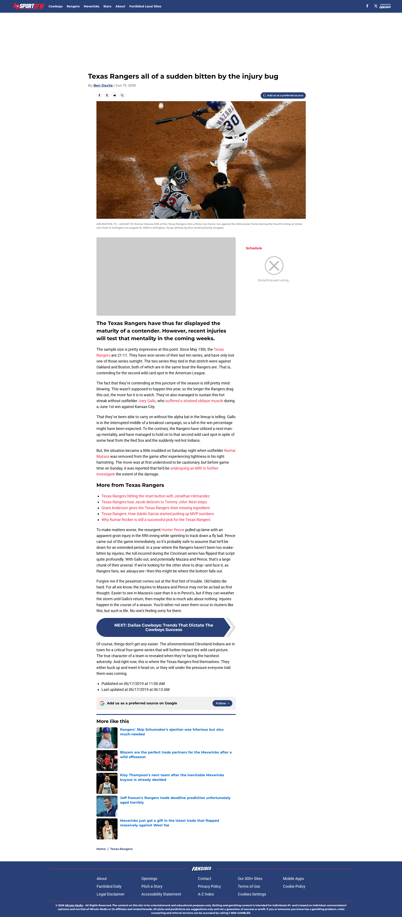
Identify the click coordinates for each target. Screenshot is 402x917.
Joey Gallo (146, 401)
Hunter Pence (172, 530)
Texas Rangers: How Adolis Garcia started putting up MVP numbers (158, 514)
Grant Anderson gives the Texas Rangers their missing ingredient (156, 508)
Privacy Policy (209, 886)
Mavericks (91, 6)
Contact (204, 878)
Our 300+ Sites (250, 878)
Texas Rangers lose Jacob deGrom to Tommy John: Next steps (154, 502)
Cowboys (55, 6)
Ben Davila (103, 85)
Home (101, 849)
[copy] (122, 95)
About (120, 6)
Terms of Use (249, 886)
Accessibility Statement (161, 894)
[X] (376, 6)
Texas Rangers (121, 849)
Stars (107, 6)
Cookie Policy (294, 886)
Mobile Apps (293, 878)
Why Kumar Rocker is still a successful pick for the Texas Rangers (156, 519)
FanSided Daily (109, 886)
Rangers (73, 6)
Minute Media (74, 905)
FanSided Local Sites (145, 6)
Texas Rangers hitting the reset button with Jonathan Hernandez (156, 496)
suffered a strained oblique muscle (194, 401)
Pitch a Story (151, 886)
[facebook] (367, 6)
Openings (149, 878)
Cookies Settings (252, 894)
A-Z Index (206, 894)
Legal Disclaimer (111, 894)
